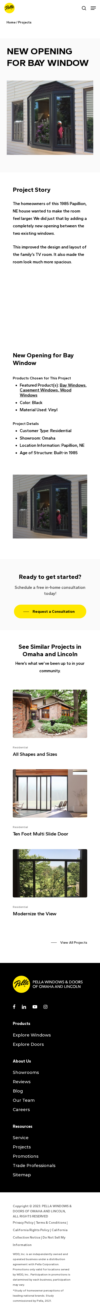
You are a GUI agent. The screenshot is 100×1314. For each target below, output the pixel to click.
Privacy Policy (23, 1223)
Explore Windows (32, 1035)
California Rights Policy (31, 1230)
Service (21, 1137)
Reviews (21, 1081)
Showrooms (26, 1072)
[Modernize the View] (50, 884)
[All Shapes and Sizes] (50, 725)
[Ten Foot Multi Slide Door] (50, 804)
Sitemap (22, 1174)
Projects (24, 22)
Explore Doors (28, 1044)
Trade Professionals (34, 1165)
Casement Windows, (40, 390)
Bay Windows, (73, 385)
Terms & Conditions (51, 1223)
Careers (21, 1109)
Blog (18, 1091)
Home (11, 22)
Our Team (24, 1100)
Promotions (25, 1156)
